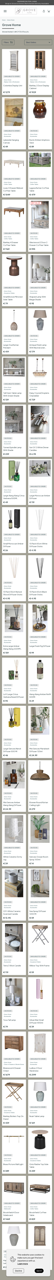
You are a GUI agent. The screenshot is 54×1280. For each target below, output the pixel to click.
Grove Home (10, 20)
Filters (6, 42)
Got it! (39, 1270)
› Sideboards (7, 1209)
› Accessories (7, 136)
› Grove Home (7, 80)
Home (4, 20)
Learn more (22, 1263)
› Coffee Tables (7, 184)
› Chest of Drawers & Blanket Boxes (13, 1064)
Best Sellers (31, 42)
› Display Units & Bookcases (11, 82)
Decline (18, 1270)
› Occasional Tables (9, 293)
